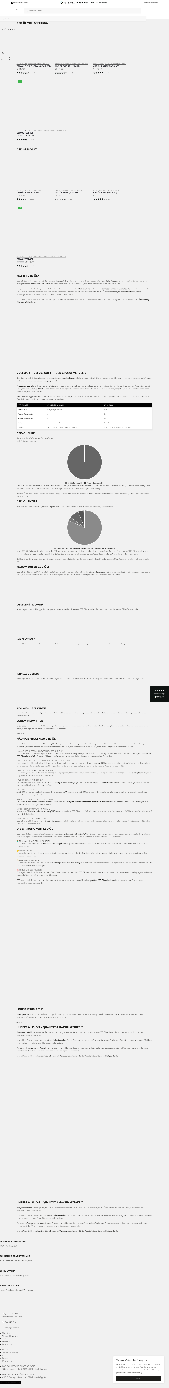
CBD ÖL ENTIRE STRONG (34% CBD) (34, 66)
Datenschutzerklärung (134, 1372)
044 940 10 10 (10, 1322)
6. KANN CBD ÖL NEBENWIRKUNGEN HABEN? (36, 799)
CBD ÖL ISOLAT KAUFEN (24, 130)
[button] (34, 73)
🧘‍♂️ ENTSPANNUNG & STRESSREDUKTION (34, 841)
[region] (138, 1369)
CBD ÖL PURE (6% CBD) (28, 193)
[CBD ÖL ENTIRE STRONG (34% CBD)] (34, 44)
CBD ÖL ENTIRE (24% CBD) (106, 66)
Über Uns (6, 1333)
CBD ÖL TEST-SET (25, 133)
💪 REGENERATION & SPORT (28, 860)
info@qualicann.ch (12, 1327)
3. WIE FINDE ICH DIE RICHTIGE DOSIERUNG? (35, 770)
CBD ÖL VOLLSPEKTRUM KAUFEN (38, 64)
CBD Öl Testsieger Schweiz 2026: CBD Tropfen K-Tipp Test (24, 1369)
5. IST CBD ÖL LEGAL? (25, 790)
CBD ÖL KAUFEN (22, 64)
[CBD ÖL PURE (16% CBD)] (72, 170)
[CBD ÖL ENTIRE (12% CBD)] (72, 44)
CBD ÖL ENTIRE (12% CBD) (67, 66)
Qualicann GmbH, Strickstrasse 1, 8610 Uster (12, 1315)
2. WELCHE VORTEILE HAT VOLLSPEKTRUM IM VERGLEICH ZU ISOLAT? (45, 761)
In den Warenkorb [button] (34, 77)
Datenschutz (7, 1344)
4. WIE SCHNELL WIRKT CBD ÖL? (30, 780)
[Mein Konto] (17, 11)
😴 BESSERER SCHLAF (26, 851)
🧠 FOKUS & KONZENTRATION (29, 870)
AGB (4, 1338)
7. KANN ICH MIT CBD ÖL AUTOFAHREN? (33, 809)
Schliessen (138, 1378)
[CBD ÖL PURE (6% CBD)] (34, 170)
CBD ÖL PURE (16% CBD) (67, 193)
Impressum (6, 1341)
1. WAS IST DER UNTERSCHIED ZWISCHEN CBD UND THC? (40, 751)
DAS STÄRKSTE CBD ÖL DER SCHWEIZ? (19, 1366)
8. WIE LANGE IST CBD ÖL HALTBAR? (31, 819)
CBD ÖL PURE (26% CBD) (105, 193)
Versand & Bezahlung (10, 1336)
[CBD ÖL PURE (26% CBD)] (110, 170)
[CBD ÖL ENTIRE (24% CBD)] (110, 44)
